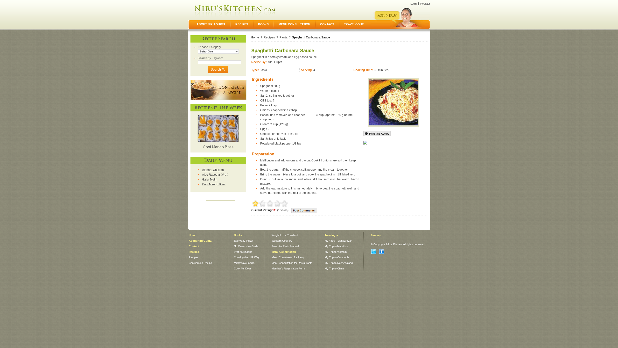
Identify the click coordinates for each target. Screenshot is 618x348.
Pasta (284, 37)
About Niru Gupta (200, 240)
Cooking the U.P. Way (247, 257)
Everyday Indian (243, 240)
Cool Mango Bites (218, 147)
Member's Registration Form (288, 268)
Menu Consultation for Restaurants (292, 262)
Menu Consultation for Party (288, 257)
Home (255, 37)
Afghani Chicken (213, 170)
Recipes (269, 37)
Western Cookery (282, 240)
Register (425, 3)
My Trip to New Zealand (339, 262)
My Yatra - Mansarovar (338, 240)
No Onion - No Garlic (246, 246)
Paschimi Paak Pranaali (285, 246)
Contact (194, 246)
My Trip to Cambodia (337, 257)
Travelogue (332, 235)
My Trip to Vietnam (336, 251)
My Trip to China (334, 268)
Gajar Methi (209, 179)
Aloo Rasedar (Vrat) (215, 174)
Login (413, 3)
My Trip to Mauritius (336, 246)
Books (238, 235)
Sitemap (376, 235)
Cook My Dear (242, 268)
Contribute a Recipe (200, 262)
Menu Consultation (284, 251)
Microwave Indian (244, 262)
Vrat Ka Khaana (243, 251)
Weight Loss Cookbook (285, 235)
